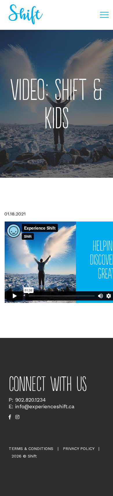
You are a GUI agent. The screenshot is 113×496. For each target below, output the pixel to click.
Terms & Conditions (31, 448)
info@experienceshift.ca (44, 406)
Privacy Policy (78, 448)
